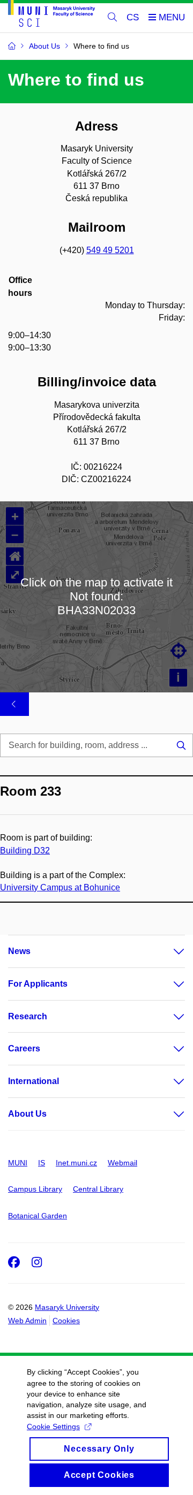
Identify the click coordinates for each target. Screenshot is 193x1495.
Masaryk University (67, 1307)
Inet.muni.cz (76, 1162)
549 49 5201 (110, 250)
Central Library (98, 1189)
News (19, 951)
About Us (27, 1113)
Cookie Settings (53, 1426)
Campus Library (35, 1189)
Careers (24, 1048)
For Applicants (38, 983)
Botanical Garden (37, 1215)
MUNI (17, 1162)
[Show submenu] (168, 951)
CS (133, 17)
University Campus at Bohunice (60, 887)
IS (41, 1162)
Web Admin (27, 1320)
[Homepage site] (51, 15)
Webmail (122, 1162)
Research (27, 1016)
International (33, 1081)
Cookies (66, 1320)
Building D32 (25, 850)
